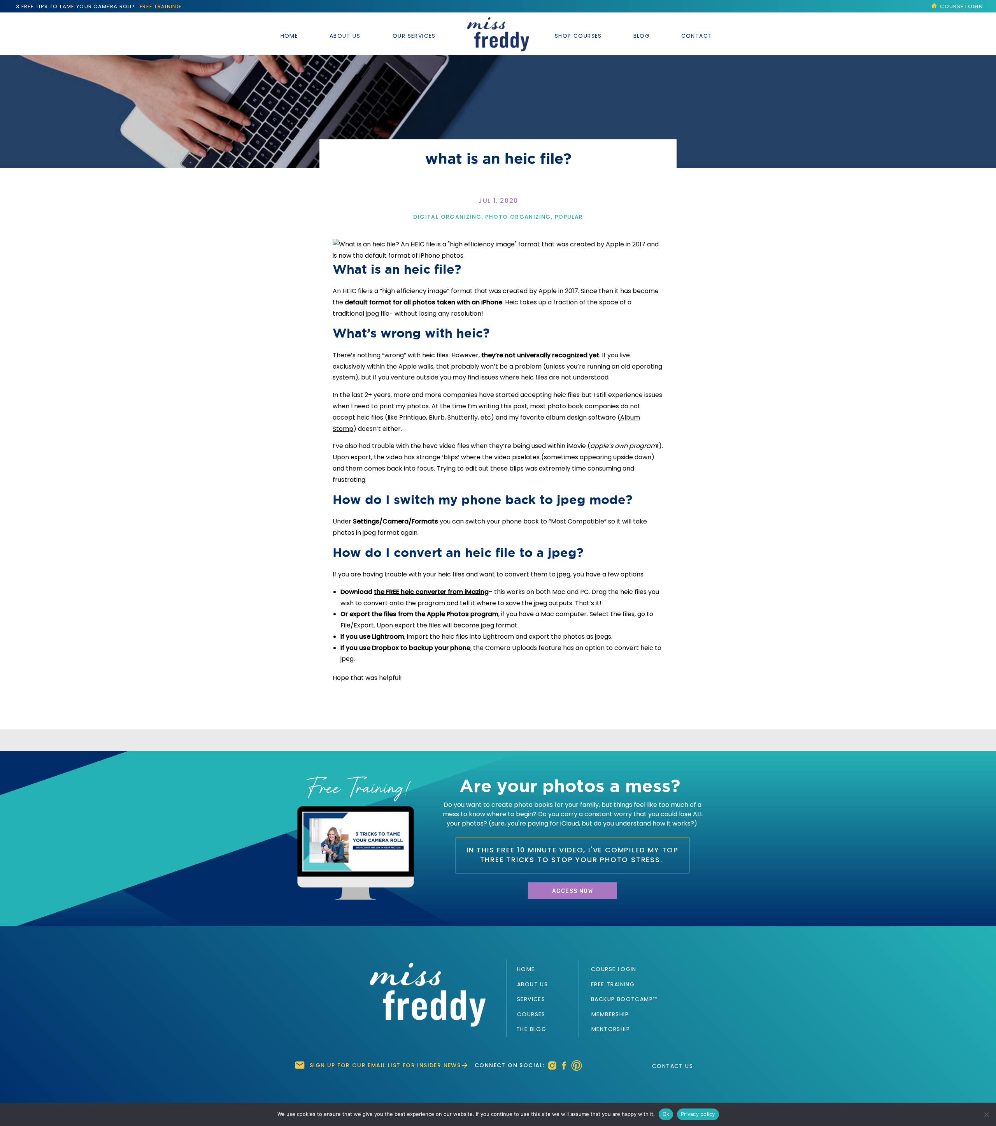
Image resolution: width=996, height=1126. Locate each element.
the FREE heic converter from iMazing (431, 591)
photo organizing (518, 217)
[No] (986, 1114)
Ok (666, 1114)
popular (569, 217)
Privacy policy (698, 1114)
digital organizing (447, 217)
